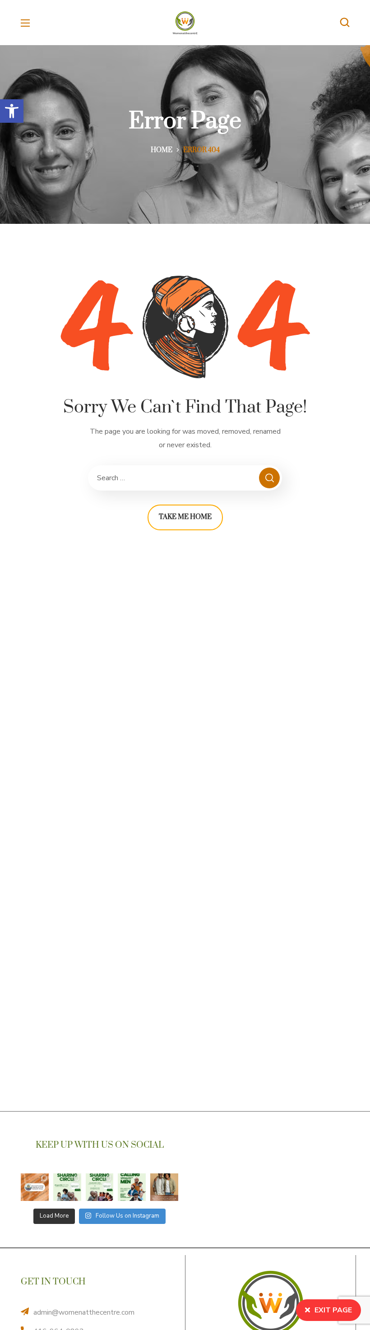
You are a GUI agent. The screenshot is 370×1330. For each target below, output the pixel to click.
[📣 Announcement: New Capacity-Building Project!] (35, 1187)
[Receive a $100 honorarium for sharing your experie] (67, 1187)
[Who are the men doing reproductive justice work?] (132, 1187)
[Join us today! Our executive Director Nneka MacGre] (164, 1187)
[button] (11, 111)
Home (161, 150)
